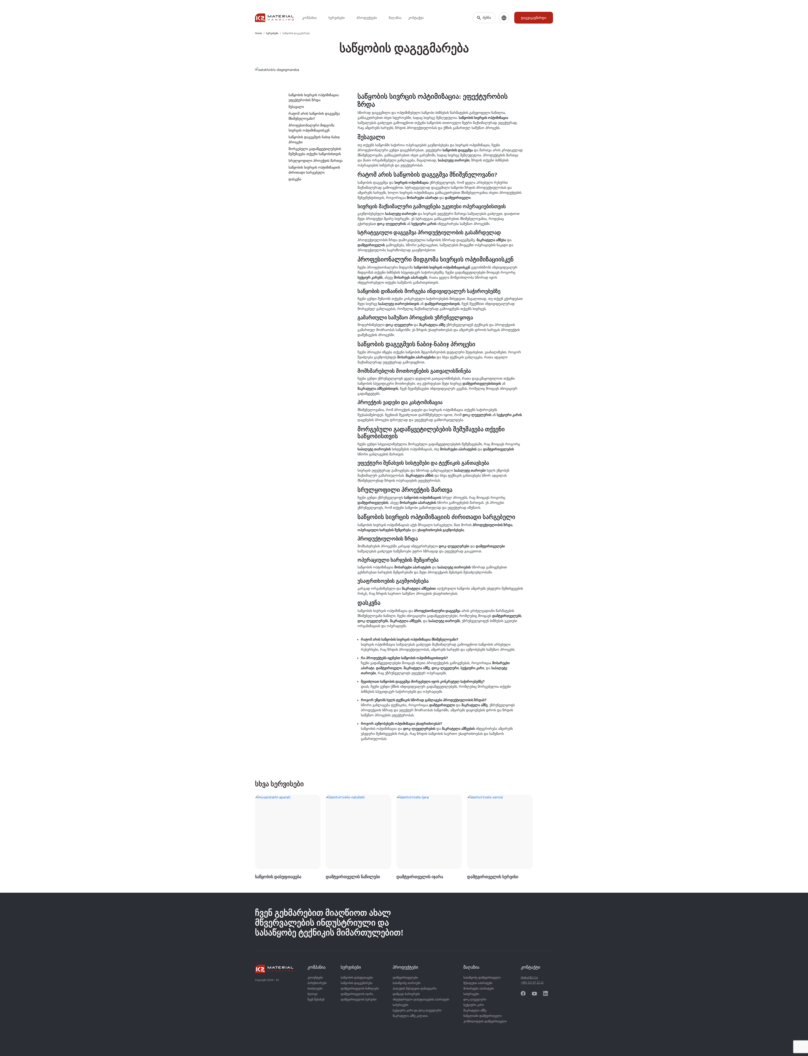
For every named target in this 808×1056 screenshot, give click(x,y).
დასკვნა (294, 179)
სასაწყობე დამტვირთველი (482, 977)
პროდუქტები (405, 967)
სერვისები (272, 33)
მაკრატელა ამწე (474, 1010)
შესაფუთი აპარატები (477, 983)
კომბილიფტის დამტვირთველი (485, 1021)
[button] (504, 17)
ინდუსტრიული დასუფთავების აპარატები (421, 999)
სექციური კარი (473, 1005)
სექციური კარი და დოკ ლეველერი (417, 1010)
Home (258, 33)
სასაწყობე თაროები (406, 983)
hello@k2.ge (529, 977)
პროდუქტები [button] (366, 18)
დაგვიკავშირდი (533, 18)
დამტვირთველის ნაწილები (360, 988)
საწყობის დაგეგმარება (356, 983)
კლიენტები (315, 977)
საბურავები (400, 1005)
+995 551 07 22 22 (532, 982)
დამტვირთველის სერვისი (358, 999)
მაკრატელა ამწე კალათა (410, 1015)
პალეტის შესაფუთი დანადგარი (414, 988)
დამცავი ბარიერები (406, 994)
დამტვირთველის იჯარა (357, 994)
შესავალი (296, 107)
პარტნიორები (317, 983)
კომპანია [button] (309, 18)
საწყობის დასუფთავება (357, 977)
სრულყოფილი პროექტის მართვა (315, 160)
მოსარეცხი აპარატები (478, 988)
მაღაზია (395, 18)
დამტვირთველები (405, 977)
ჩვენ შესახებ (315, 999)
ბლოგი (312, 994)
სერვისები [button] (336, 18)
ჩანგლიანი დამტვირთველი (482, 1015)
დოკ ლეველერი (474, 999)
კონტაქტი (416, 18)
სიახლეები (314, 988)
